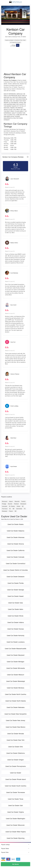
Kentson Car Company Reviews (12, 157)
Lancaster (4, 506)
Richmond (4, 501)
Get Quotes (15, 864)
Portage (4, 504)
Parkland (16, 504)
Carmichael (19, 508)
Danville (10, 504)
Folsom (11, 511)
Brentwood (23, 504)
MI (22, 506)
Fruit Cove (4, 508)
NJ (10, 508)
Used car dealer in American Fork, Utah (15, 40)
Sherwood (4, 511)
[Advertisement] (15, 61)
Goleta (18, 506)
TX (24, 508)
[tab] (15, 157)
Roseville (17, 501)
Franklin (23, 501)
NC (15, 511)
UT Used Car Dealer (15, 42)
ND (13, 508)
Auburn (11, 501)
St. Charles (12, 506)
